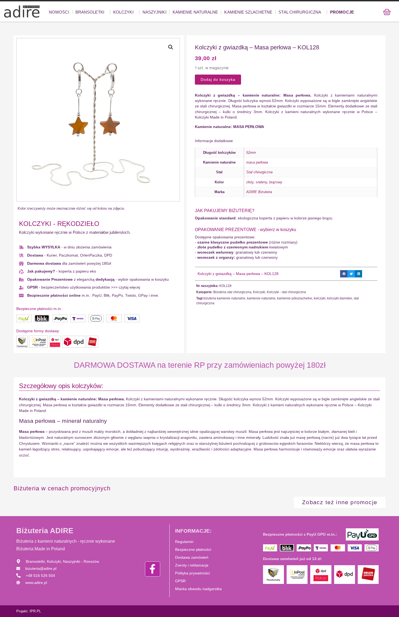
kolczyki (319, 298)
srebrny (261, 182)
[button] (171, 47)
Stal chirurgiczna (299, 12)
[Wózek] (386, 12)
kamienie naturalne (261, 298)
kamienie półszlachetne (294, 298)
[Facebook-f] (152, 569)
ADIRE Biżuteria (259, 192)
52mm (251, 153)
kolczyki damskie (339, 298)
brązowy (275, 182)
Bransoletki (89, 12)
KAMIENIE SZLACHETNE (248, 12)
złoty (250, 182)
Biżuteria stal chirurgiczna (232, 292)
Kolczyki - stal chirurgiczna (286, 292)
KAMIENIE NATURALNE (195, 12)
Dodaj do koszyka (218, 79)
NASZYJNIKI (154, 12)
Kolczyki (123, 12)
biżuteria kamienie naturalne (224, 298)
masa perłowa (257, 162)
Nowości (59, 12)
